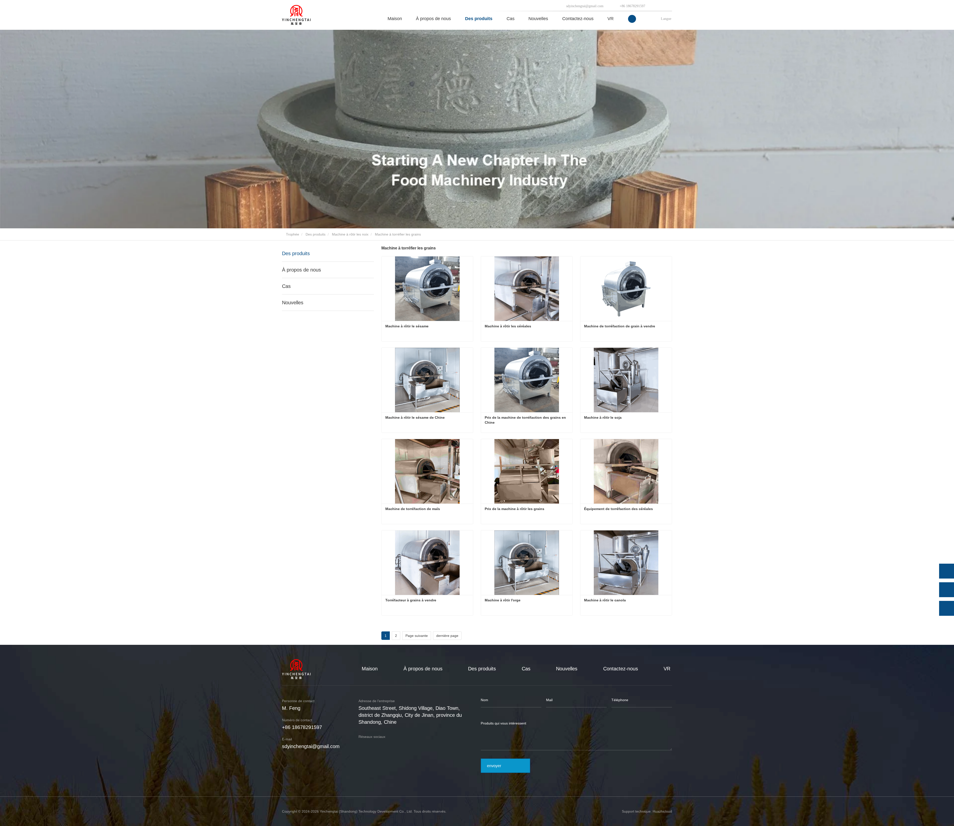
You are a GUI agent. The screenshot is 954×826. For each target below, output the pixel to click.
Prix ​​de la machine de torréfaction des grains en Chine (526, 419)
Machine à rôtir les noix (350, 234)
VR (610, 18)
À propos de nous (301, 270)
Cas (511, 18)
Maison (395, 18)
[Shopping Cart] (670, 6)
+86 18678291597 (632, 6)
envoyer (494, 766)
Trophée (292, 234)
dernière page (447, 636)
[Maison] (296, 15)
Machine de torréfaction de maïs (412, 509)
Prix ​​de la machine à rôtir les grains (514, 509)
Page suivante (416, 636)
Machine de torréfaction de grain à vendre (619, 326)
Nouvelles (292, 302)
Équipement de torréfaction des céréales (618, 509)
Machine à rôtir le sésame (407, 326)
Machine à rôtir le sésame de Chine (415, 417)
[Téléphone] (946, 571)
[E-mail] (946, 589)
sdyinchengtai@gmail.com (584, 6)
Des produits (315, 234)
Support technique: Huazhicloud (647, 811)
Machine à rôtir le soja (603, 417)
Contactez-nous (578, 18)
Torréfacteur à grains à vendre (410, 600)
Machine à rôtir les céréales (508, 326)
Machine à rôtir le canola (605, 600)
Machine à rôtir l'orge (502, 600)
